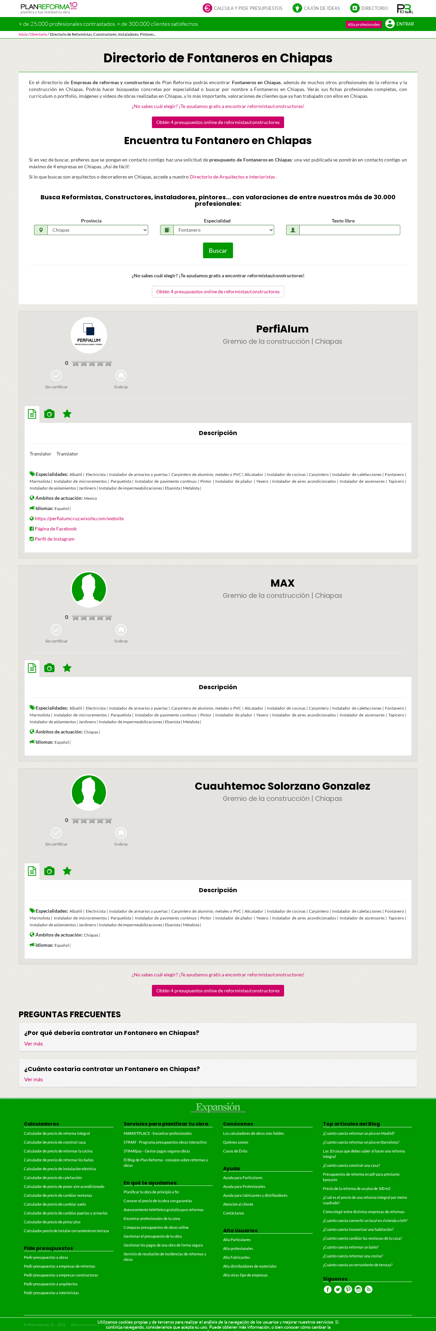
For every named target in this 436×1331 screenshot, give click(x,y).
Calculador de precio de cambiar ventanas (58, 1195)
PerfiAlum (282, 329)
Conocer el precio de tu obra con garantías (158, 1200)
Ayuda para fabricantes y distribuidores (255, 1195)
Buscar (218, 250)
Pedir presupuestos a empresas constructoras (61, 1275)
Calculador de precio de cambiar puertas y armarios (66, 1213)
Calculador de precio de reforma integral (57, 1133)
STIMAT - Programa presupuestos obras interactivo (165, 1142)
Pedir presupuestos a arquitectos (51, 1284)
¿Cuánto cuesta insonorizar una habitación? (358, 1229)
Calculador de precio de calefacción (53, 1177)
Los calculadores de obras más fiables (253, 1133)
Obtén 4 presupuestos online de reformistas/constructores (218, 122)
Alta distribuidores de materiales (250, 1266)
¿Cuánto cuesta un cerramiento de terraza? (357, 1265)
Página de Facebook (56, 528)
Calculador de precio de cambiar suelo (55, 1204)
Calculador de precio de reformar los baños (59, 1160)
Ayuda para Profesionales (244, 1186)
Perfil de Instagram (55, 539)
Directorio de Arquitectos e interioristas (233, 177)
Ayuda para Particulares (243, 1177)
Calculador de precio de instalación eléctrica (60, 1168)
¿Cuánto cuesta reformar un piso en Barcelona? (361, 1142)
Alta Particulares (237, 1239)
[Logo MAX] (89, 589)
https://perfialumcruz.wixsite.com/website (79, 518)
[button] (405, 8)
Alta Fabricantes (236, 1257)
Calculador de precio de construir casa (55, 1142)
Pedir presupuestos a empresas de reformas (59, 1266)
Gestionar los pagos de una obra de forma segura (163, 1245)
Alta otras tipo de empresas (245, 1275)
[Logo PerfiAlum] (89, 335)
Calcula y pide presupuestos (248, 8)
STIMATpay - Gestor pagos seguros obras (157, 1151)
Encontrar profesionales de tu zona (152, 1218)
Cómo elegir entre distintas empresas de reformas (364, 1211)
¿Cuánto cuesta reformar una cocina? (353, 1256)
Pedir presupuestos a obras (46, 1257)
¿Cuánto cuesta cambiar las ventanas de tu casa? (362, 1238)
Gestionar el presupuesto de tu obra (153, 1236)
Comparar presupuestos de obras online (156, 1227)
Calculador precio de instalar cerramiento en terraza (66, 1230)
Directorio (374, 8)
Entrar (405, 24)
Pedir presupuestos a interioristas (51, 1292)
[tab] (32, 414)
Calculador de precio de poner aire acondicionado (64, 1186)
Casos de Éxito (235, 1151)
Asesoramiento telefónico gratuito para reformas (164, 1209)
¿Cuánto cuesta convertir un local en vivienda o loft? (365, 1220)
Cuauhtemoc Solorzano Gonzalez (282, 786)
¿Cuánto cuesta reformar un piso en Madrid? (358, 1133)
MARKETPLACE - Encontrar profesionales (158, 1133)
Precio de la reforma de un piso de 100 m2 (356, 1188)
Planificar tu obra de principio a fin (151, 1192)
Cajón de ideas (322, 8)
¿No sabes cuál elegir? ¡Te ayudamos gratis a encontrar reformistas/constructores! (218, 106)
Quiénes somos (235, 1142)
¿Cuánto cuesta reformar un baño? (350, 1247)
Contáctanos (233, 1213)
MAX (282, 583)
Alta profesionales (364, 24)
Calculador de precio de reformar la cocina (58, 1151)
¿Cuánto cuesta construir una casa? (351, 1165)
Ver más (33, 1043)
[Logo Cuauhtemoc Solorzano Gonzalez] (89, 792)
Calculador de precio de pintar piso (52, 1222)
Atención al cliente (238, 1204)
